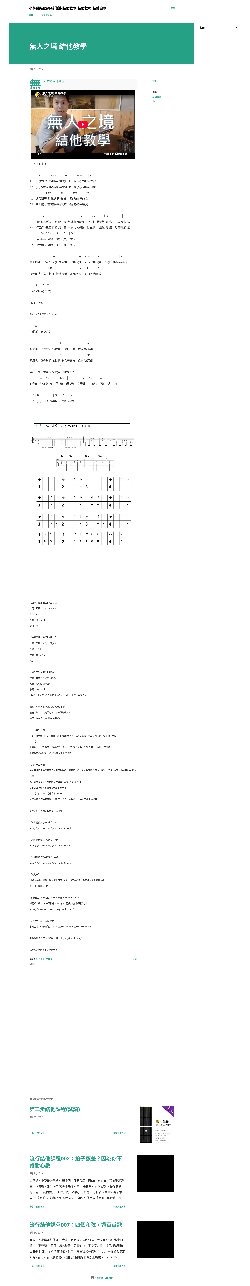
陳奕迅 (155, 101)
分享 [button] (154, 80)
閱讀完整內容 (119, 1133)
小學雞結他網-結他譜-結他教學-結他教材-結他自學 (67, 8)
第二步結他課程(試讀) (55, 1109)
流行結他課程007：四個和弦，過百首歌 (76, 1224)
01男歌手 (156, 97)
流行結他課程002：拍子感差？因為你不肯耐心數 (76, 1162)
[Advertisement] (78, 1061)
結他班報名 (47, 15)
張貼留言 (40, 1133)
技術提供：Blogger (103, 1277)
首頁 (31, 15)
